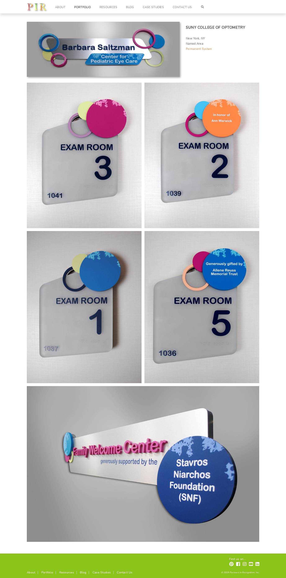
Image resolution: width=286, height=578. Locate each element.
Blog (130, 7)
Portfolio (82, 7)
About (60, 7)
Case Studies (153, 7)
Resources (108, 7)
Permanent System (199, 49)
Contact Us (182, 7)
